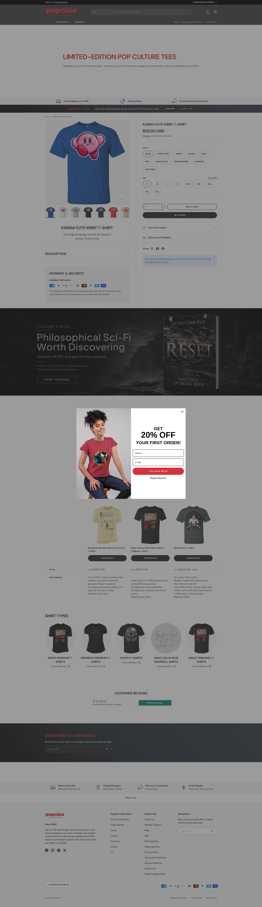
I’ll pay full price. (158, 478)
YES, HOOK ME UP (158, 471)
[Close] (182, 411)
